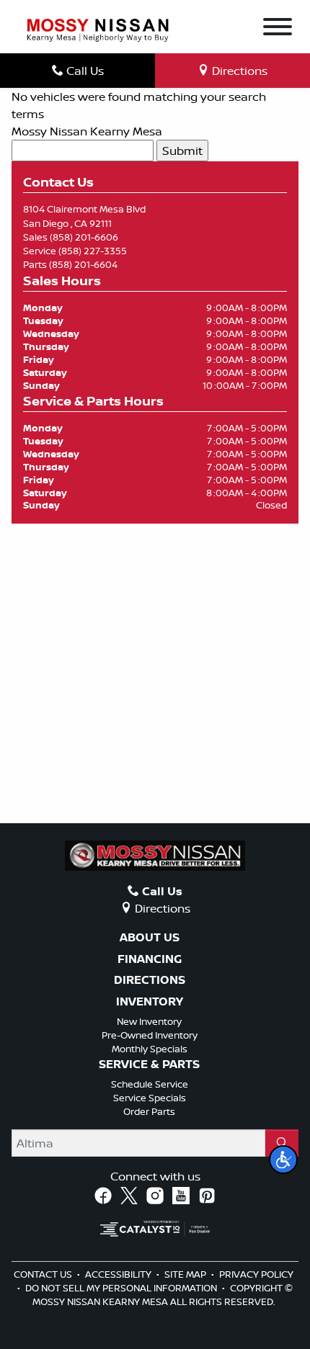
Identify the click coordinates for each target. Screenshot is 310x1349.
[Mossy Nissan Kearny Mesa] (98, 29)
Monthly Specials (149, 1048)
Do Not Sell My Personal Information (122, 1287)
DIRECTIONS (149, 980)
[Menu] (277, 28)
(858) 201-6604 (83, 264)
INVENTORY (149, 1001)
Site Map (186, 1274)
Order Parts (149, 1111)
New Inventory (149, 1021)
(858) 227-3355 (92, 250)
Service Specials (149, 1097)
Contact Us (44, 1274)
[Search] (281, 1143)
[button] (283, 1159)
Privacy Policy (256, 1274)
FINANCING (150, 959)
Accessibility (119, 1274)
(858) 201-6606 (84, 236)
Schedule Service (149, 1083)
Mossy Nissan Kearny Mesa (87, 131)
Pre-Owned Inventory (150, 1034)
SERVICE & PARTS (149, 1064)
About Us (150, 937)
